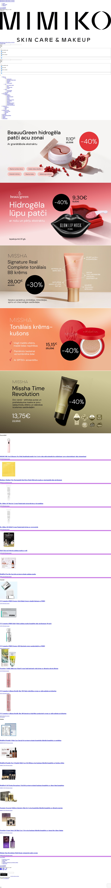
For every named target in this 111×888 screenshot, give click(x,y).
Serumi (8, 98)
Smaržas (3, 116)
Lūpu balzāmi (9, 90)
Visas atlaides (2, 857)
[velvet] (55, 370)
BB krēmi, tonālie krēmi (11, 80)
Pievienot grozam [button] (6, 458)
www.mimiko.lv (6, 878)
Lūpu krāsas (9, 91)
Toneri (8, 97)
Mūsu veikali (4, 4)
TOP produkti (4, 118)
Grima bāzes (9, 78)
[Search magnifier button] (1, 46)
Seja (5, 77)
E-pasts (1, 872)
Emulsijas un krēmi (10, 99)
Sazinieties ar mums (6, 859)
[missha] (55, 307)
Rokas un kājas (7, 111)
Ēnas (8, 86)
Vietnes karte (4, 863)
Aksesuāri (6, 92)
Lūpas (6, 89)
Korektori (8, 81)
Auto (5, 109)
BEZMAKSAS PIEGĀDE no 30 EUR (7, 0)
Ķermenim (6, 107)
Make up (4, 76)
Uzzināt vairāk (2, 43)
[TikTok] (6, 869)
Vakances (4, 5)
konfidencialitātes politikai (14, 876)
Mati (5, 113)
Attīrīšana (8, 95)
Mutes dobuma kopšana (6, 115)
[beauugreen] (55, 182)
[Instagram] (4, 869)
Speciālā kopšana (10, 103)
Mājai (6, 108)
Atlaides (3, 117)
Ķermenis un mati (5, 110)
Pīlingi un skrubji (10, 96)
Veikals (3, 3)
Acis (5, 84)
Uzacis (8, 88)
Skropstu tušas (9, 87)
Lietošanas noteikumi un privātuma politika (10, 862)
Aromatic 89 (4, 106)
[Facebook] (1, 869)
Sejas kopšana (4, 93)
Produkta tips (7, 94)
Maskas (8, 101)
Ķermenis (6, 112)
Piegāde (3, 861)
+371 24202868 (3, 7)
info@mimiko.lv (3, 8)
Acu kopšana (9, 100)
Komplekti (4, 114)
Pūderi (8, 82)
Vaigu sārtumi (9, 83)
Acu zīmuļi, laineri (10, 85)
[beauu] (55, 244)
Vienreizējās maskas (10, 102)
